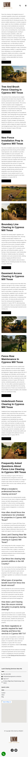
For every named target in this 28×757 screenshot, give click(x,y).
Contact (3, 692)
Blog (2, 696)
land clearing (23, 644)
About (2, 694)
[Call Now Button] (3, 754)
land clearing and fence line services (16, 655)
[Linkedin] (15, 750)
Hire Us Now (6, 62)
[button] (20, 5)
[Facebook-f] (12, 750)
